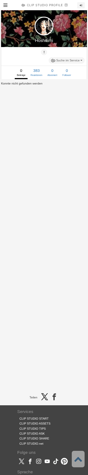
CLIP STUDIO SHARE (34, 438)
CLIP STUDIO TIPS (32, 428)
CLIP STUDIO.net (31, 443)
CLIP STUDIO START (34, 418)
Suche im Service (68, 60)
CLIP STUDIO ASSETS (34, 423)
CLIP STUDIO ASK (32, 433)
